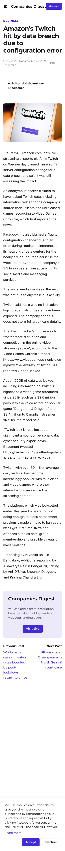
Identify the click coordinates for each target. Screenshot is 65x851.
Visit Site (32, 628)
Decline (51, 842)
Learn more (13, 833)
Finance (54, 6)
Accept (31, 842)
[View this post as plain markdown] (52, 63)
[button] (5, 7)
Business (11, 20)
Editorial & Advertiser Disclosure (26, 86)
